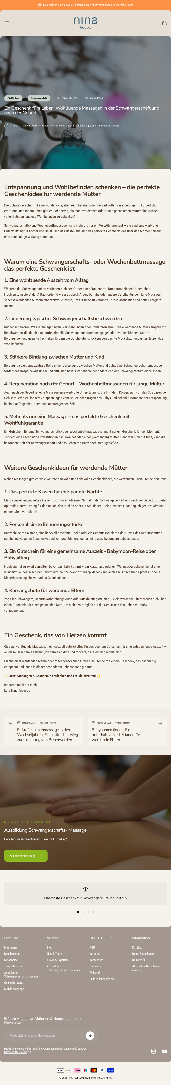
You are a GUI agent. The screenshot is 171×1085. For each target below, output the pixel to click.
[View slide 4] (93, 912)
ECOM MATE (105, 1077)
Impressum (96, 960)
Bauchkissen (12, 954)
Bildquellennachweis (101, 979)
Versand (94, 954)
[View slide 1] (77, 912)
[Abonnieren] (90, 1035)
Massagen (10, 947)
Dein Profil (138, 960)
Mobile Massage (14, 989)
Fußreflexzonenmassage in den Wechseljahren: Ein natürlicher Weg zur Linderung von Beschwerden (47, 734)
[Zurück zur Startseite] (6, 126)
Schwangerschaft (39, 98)
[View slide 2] (83, 912)
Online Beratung (13, 983)
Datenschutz (97, 966)
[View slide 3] (88, 912)
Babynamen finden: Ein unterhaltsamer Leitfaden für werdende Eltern (116, 734)
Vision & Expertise (58, 960)
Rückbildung (13, 98)
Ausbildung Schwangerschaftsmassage (21, 974)
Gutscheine (11, 960)
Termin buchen (13, 966)
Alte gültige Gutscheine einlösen (146, 968)
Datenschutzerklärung (15, 1052)
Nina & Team (54, 954)
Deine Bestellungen (143, 954)
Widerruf (94, 973)
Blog (16, 125)
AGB (92, 947)
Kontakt (137, 947)
